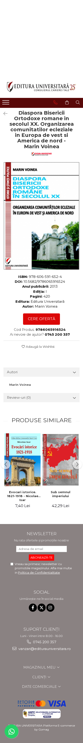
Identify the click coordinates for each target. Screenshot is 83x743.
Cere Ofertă (41, 319)
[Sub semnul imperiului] (60, 460)
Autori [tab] (12, 372)
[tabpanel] (41, 216)
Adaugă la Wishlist (40, 346)
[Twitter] (42, 608)
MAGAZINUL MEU (39, 667)
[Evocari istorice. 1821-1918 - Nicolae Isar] (22, 459)
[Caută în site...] (78, 102)
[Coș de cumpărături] (67, 102)
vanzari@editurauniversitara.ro (44, 649)
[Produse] (6, 103)
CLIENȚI (39, 677)
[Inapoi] (3, 113)
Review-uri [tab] (19, 397)
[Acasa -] (41, 87)
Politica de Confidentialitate (39, 572)
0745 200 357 (44, 642)
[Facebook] (33, 608)
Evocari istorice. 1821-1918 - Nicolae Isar (22, 496)
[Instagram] (50, 608)
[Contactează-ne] (55, 102)
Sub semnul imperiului (60, 494)
